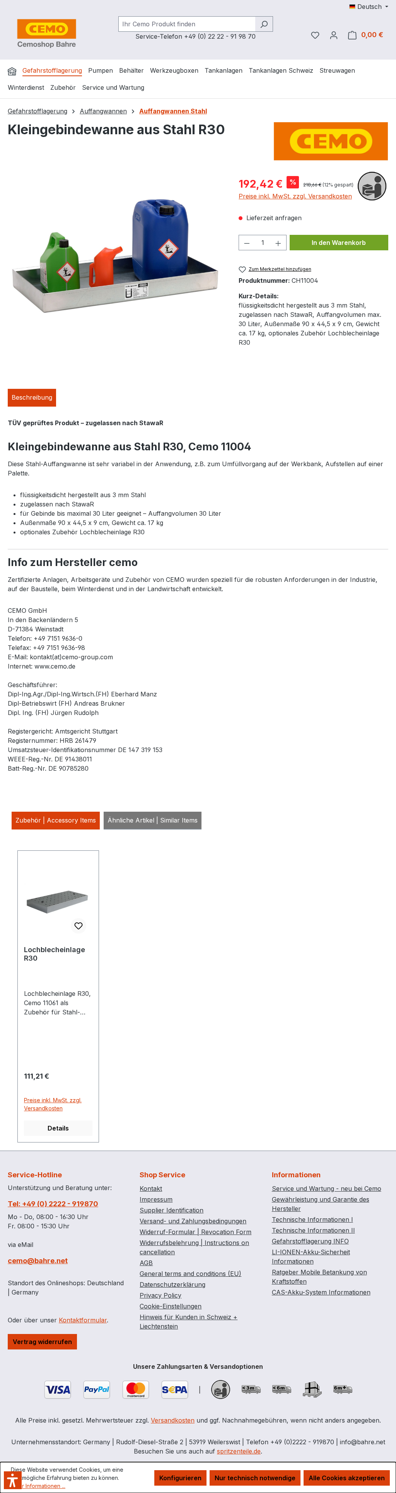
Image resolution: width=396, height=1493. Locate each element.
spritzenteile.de (239, 1451)
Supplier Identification (171, 1210)
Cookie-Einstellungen (170, 1306)
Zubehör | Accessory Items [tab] (55, 820)
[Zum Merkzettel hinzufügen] (78, 926)
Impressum (156, 1199)
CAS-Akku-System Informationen (321, 1292)
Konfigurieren (180, 1478)
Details (58, 1128)
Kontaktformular (83, 1320)
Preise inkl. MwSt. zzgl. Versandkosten (295, 196)
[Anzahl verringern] (247, 242)
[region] (115, 259)
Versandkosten (173, 1420)
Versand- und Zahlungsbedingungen (193, 1221)
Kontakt (151, 1188)
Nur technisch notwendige (255, 1478)
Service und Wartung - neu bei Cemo (326, 1188)
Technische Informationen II (313, 1230)
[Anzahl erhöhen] (278, 242)
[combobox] (186, 24)
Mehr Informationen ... (38, 1486)
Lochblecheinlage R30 (54, 954)
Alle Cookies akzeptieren (347, 1478)
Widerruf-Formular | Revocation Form (195, 1232)
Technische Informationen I (312, 1219)
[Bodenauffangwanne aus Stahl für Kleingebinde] (115, 259)
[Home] (12, 71)
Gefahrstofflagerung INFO (310, 1241)
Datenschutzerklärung (172, 1284)
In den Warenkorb (339, 242)
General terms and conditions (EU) (190, 1274)
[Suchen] (264, 24)
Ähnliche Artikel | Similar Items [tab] (153, 820)
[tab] (32, 398)
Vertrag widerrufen (42, 1342)
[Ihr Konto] (333, 35)
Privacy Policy (160, 1295)
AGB (146, 1263)
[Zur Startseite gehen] (46, 33)
